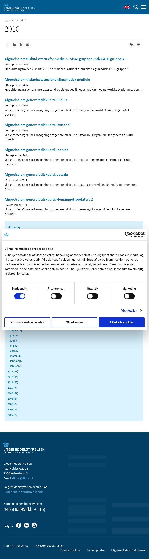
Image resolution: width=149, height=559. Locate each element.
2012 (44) (13, 377)
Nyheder (10, 20)
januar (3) (16, 366)
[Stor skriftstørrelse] (131, 44)
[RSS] (34, 527)
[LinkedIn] (26, 527)
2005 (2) (12, 415)
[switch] (56, 296)
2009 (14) (13, 393)
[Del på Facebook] (8, 44)
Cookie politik (95, 550)
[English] (127, 7)
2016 (23, 20)
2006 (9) (12, 409)
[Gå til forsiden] (19, 7)
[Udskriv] (138, 44)
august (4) (16, 330)
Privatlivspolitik (70, 550)
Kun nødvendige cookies (27, 322)
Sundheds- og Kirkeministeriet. (24, 492)
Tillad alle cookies (122, 322)
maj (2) (14, 345)
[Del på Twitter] (21, 44)
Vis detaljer (129, 310)
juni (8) (14, 340)
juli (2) (14, 335)
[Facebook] (19, 527)
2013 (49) (13, 371)
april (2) (14, 350)
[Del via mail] (27, 44)
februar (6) (16, 361)
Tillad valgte (74, 322)
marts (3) (15, 355)
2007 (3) (12, 404)
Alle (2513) (14, 227)
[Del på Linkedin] (14, 44)
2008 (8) (12, 398)
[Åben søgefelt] (135, 7)
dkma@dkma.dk (23, 478)
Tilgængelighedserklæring (128, 550)
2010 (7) (12, 387)
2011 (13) (13, 382)
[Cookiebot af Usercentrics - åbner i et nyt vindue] (128, 234)
